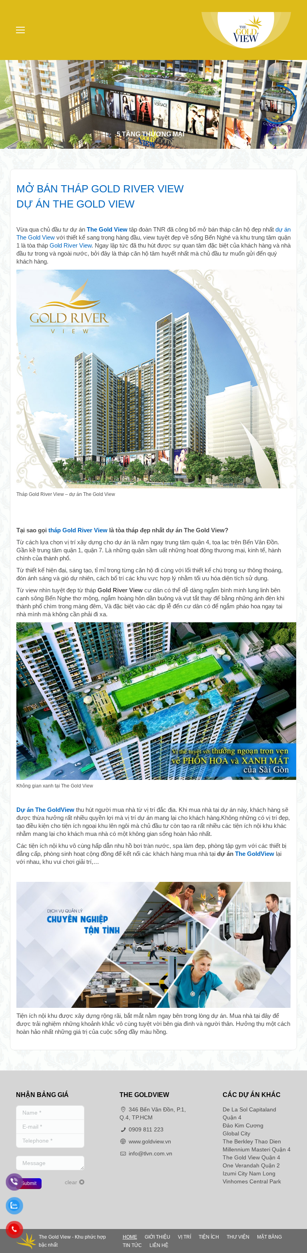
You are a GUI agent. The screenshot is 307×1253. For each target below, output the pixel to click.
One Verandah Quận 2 (251, 1165)
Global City (236, 1133)
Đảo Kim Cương (243, 1125)
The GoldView (254, 853)
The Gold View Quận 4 (251, 1157)
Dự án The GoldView (45, 809)
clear (71, 1182)
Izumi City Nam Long (249, 1173)
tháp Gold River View (78, 530)
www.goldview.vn (150, 1141)
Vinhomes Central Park (252, 1181)
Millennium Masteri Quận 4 (257, 1149)
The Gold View (107, 229)
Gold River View (71, 245)
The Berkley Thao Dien (252, 1141)
